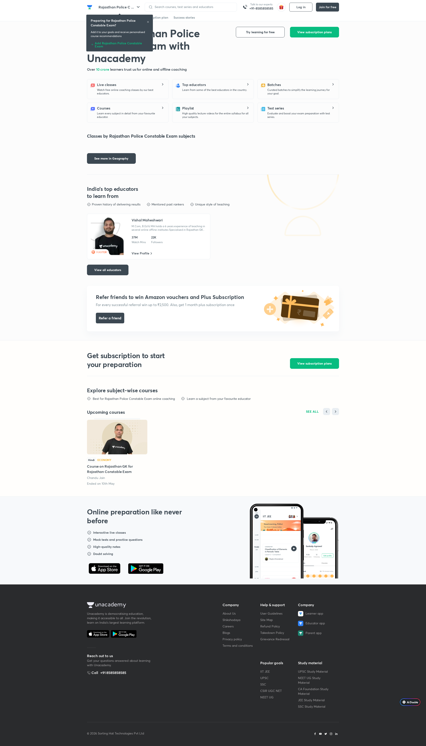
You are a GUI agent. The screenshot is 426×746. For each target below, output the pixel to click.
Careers (228, 626)
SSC (263, 684)
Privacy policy (232, 639)
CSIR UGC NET (271, 691)
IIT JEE (265, 671)
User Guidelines (271, 613)
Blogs (226, 633)
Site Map (266, 620)
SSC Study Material (311, 706)
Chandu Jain (96, 478)
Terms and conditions (238, 645)
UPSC (264, 678)
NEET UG (267, 697)
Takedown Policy (272, 633)
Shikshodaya (231, 620)
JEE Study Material (311, 700)
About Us (229, 613)
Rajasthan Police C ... (116, 7)
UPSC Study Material (313, 671)
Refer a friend (110, 318)
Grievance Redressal (274, 639)
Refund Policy (270, 626)
